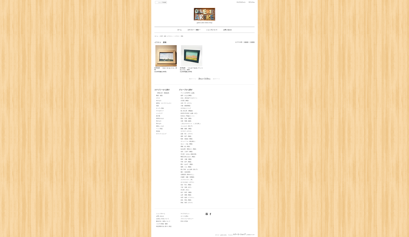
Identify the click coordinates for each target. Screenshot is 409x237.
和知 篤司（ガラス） (187, 202)
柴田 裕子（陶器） (186, 136)
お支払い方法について (162, 218)
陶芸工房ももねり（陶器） (188, 156)
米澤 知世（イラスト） (166, 36)
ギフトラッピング (161, 133)
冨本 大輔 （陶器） (186, 159)
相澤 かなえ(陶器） (187, 95)
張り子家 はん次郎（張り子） (190, 169)
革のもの (158, 123)
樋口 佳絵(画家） (186, 172)
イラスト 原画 (179, 36)
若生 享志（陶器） (186, 200)
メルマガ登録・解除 (162, 224)
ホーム (179, 30)
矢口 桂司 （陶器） (186, 192)
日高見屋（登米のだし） (188, 174)
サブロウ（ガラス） (186, 131)
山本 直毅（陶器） (186, 195)
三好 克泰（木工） (186, 187)
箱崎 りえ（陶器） (186, 167)
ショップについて (211, 30)
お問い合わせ (227, 30)
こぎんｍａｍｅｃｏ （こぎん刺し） (191, 123)
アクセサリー (160, 111)
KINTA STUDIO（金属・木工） (189, 113)
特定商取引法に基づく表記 (163, 226)
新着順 (252, 42)
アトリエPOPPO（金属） (188, 93)
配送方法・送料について (163, 221)
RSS (182, 221)
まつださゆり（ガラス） (188, 182)
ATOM (186, 221)
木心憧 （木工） (185, 190)
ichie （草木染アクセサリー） (189, 98)
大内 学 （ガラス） (186, 103)
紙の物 (158, 116)
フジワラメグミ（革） (187, 179)
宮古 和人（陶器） (186, 184)
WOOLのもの (160, 118)
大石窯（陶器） (185, 100)
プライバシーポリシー (187, 218)
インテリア (159, 113)
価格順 (246, 42)
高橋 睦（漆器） (186, 146)
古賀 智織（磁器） (186, 121)
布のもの (158, 121)
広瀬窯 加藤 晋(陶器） (188, 177)
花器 (157, 105)
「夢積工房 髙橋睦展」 (163, 93)
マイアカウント (241, 2)
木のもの (158, 100)
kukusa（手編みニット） (188, 116)
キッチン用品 (160, 108)
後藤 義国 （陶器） (186, 128)
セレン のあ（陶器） (187, 144)
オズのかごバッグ (186, 108)
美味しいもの (160, 126)
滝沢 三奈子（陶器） (187, 151)
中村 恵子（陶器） (186, 162)
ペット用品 (159, 128)
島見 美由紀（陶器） (187, 139)
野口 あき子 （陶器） (187, 164)
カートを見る (184, 216)
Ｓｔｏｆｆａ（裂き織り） (188, 141)
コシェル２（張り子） (187, 126)
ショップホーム (160, 213)
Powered (230, 235)
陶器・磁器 (159, 95)
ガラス (158, 98)
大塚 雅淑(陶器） (186, 105)
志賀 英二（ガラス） (187, 133)
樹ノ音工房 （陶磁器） (187, 111)
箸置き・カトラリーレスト (163, 103)
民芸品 (158, 131)
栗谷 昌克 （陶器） (186, 118)
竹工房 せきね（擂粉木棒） (189, 154)
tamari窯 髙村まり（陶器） (189, 149)
